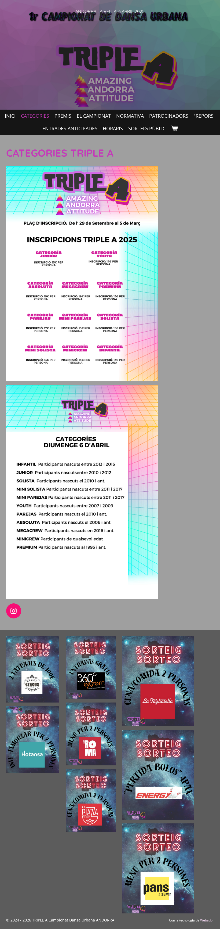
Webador (207, 920)
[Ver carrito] (174, 128)
